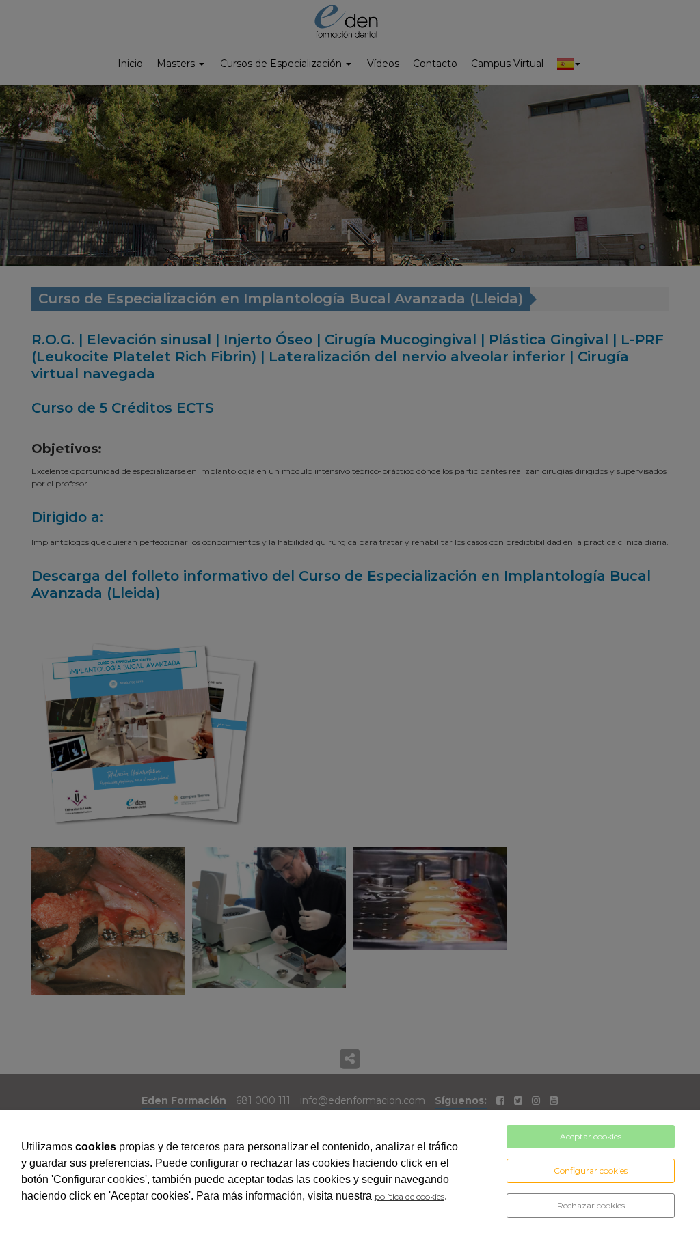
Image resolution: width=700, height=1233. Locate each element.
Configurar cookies (591, 1170)
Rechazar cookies (591, 1205)
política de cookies (409, 1196)
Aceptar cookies (590, 1136)
